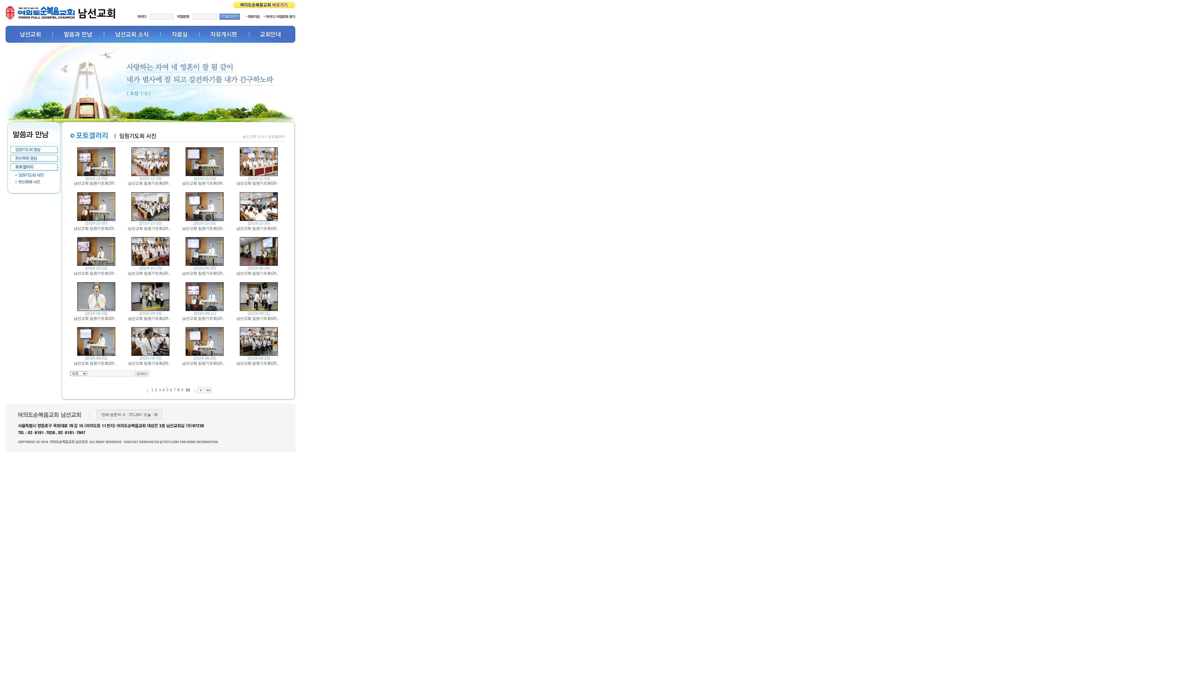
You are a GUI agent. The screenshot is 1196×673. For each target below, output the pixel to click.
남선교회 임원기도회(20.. (95, 183)
